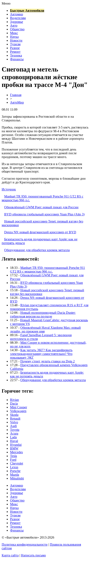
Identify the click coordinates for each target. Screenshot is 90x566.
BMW (14, 448)
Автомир (16, 14)
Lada (13, 437)
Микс (14, 33)
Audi (13, 426)
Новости (16, 40)
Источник (9, 189)
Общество (17, 29)
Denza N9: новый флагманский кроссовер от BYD (40, 232)
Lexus (14, 467)
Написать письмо (33, 555)
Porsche (15, 471)
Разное (15, 48)
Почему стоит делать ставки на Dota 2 (47, 361)
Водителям (18, 18)
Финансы (17, 59)
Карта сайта (10, 555)
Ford (13, 459)
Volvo (14, 422)
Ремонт (15, 51)
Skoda (14, 414)
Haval (14, 441)
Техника (16, 55)
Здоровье (16, 21)
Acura (14, 433)
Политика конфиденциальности (25, 544)
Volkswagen (18, 411)
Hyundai (16, 444)
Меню (6, 3)
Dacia (14, 403)
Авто (13, 25)
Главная (15, 95)
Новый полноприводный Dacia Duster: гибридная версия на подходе (43, 314)
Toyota (14, 429)
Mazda (14, 474)
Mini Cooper (18, 407)
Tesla (13, 456)
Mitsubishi (17, 478)
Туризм (15, 44)
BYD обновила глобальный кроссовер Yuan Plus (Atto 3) (44, 214)
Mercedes (16, 452)
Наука (14, 36)
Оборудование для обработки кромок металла (37, 250)
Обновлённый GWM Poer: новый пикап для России (41, 207)
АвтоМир (17, 102)
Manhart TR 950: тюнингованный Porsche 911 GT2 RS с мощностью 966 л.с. (47, 269)
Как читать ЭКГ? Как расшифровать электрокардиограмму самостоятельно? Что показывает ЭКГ (41, 353)
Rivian (14, 400)
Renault (15, 418)
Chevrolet (16, 463)
